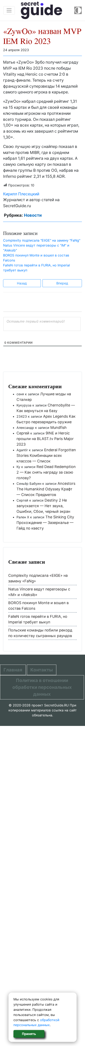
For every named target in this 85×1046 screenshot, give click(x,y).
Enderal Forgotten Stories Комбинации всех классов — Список (46, 455)
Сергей (23, 433)
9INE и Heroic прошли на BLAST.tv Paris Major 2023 (45, 438)
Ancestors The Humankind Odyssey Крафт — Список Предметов (46, 489)
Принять (29, 1034)
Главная (13, 669)
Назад (22, 283)
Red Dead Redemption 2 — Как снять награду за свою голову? (46, 472)
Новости (33, 215)
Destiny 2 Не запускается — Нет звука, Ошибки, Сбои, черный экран (43, 506)
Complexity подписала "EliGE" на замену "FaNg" (41, 240)
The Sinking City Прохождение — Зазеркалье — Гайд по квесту (45, 522)
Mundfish (58, 427)
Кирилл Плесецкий (21, 193)
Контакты (41, 669)
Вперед (62, 283)
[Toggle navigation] (9, 10)
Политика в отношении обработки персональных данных (42, 687)
